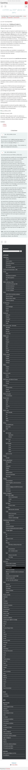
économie (8, 524)
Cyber (7, 511)
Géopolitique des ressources (9, 520)
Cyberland (5, 704)
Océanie (5, 456)
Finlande (7, 317)
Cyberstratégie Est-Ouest (8, 706)
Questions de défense (7, 617)
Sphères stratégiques (7, 493)
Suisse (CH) (8, 333)
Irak (6, 414)
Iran (6, 416)
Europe (4, 271)
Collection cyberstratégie (13, 517)
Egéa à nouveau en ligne (5, 6)
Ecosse (7, 304)
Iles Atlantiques (6, 302)
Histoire (7, 468)
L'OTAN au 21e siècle (10, 569)
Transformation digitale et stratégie (10, 619)
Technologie (8, 491)
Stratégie (5, 478)
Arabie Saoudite (9, 412)
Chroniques (8, 588)
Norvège (7, 321)
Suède (7, 323)
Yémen (7, 420)
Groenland (8, 319)
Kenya (4, 673)
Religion (7, 470)
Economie (5, 665)
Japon (9, 449)
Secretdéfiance (6, 755)
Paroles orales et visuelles (11, 563)
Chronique (5, 601)
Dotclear (8, 768)
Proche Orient (6, 398)
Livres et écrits (16, 17)
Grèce (7, 344)
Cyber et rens (11, 515)
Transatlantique (9, 395)
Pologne (7, 358)
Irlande (7, 308)
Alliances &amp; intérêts (10, 298)
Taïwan (9, 451)
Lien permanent (6, 609)
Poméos (4, 739)
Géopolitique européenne (11, 275)
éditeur (4, 124)
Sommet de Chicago (10, 288)
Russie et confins (6, 640)
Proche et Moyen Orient (8, 628)
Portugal (7, 350)
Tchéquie (7, 362)
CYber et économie (12, 513)
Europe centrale (6, 354)
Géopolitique (5, 257)
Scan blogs (10, 557)
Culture (4, 532)
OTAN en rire (6, 607)
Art (6, 534)
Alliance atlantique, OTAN (8, 282)
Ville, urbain (8, 476)
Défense (5, 621)
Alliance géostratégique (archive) (9, 753)
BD (6, 536)
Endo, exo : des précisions (2, 6)
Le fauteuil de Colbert (7, 727)
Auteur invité (8, 586)
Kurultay (5, 725)
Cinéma (4, 681)
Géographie (8, 466)
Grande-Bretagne (9, 306)
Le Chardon (5, 717)
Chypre (7, 339)
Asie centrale (8, 433)
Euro (7, 279)
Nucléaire (8, 507)
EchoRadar (5, 694)
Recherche (5, 248)
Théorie (7, 259)
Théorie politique (6, 659)
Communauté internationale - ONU (10, 269)
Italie (7, 346)
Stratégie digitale (9, 530)
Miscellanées (5, 611)
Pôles (9, 501)
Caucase (7, 381)
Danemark (8, 315)
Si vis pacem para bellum (8, 746)
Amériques (5, 385)
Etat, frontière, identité (10, 267)
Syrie (7, 408)
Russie (7, 375)
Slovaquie (8, 360)
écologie (7, 522)
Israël (7, 402)
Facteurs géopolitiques (7, 460)
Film (7, 540)
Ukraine (7, 377)
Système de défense (10, 300)
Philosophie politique (10, 263)
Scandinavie (5, 313)
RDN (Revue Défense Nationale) (14, 544)
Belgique (7, 329)
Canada (7, 389)
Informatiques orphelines (8, 719)
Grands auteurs (9, 261)
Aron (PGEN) (5, 615)
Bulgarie (7, 366)
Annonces (8, 584)
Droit (7, 464)
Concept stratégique (10, 290)
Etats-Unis (8, 391)
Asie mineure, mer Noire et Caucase (10, 379)
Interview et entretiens (7, 605)
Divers (4, 582)
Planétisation (8, 265)
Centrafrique (5, 648)
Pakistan (10, 437)
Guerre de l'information (8, 650)
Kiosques (7, 542)
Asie (4, 431)
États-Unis (5, 661)
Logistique (8, 484)
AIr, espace (8, 503)
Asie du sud (8, 439)
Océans (9, 499)
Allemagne (8, 327)
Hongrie (7, 356)
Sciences (7, 559)
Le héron (7, 592)
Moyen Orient (6, 410)
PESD (7, 273)
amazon (5, 125)
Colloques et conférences (11, 565)
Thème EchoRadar (9, 590)
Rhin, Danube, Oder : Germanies (9, 325)
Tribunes (5, 634)
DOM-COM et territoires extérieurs (13, 294)
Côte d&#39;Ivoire (9, 424)
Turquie (7, 383)
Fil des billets (14, 764)
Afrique (4, 623)
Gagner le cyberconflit (10, 578)
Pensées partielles (6, 594)
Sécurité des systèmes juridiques (9, 735)
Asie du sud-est (9, 453)
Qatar (7, 418)
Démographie (8, 462)
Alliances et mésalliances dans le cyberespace (15, 571)
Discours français (9, 296)
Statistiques (5, 603)
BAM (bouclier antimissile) (13, 509)
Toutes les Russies (6, 373)
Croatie (7, 368)
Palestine (7, 406)
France (4, 292)
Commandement (9, 480)
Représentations (9, 472)
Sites (7, 553)
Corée (9, 447)
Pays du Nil (8, 426)
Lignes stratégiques (7, 731)
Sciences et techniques (10, 474)
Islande (7, 310)
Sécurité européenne (10, 277)
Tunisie (7, 352)
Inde (9, 441)
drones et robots (11, 505)
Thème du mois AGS (12, 555)
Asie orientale (8, 443)
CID (4, 599)
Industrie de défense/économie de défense (14, 528)
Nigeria (4, 663)
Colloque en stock (9, 538)
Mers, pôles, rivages (10, 495)
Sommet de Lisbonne (10, 286)
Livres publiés (6, 696)
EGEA (4, 715)
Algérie (7, 337)
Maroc (7, 348)
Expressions (10, 17)
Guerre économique (10, 526)
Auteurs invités (6, 613)
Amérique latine (9, 387)
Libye (7, 404)
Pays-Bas (7, 331)
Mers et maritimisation (13, 497)
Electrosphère (6, 710)
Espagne (5, 667)
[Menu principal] (26, 3)
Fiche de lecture (11, 548)
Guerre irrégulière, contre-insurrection (13, 482)
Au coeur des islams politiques (12, 580)
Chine (9, 445)
